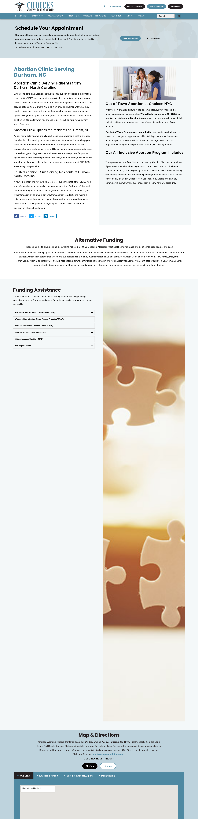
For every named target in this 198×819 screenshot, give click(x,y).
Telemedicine (74, 16)
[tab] (54, 312)
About (129, 16)
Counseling (87, 16)
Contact (141, 16)
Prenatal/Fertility (55, 16)
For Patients (100, 16)
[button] (179, 16)
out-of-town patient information (108, 754)
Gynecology (37, 16)
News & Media (116, 16)
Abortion (23, 16)
